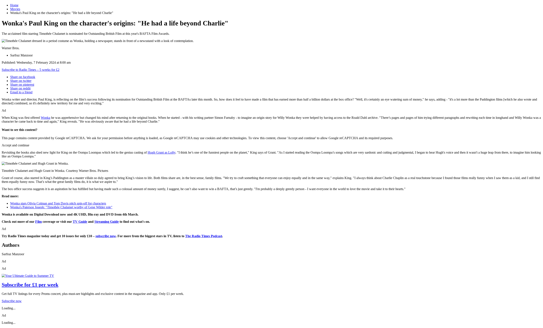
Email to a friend (21, 92)
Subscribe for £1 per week (30, 284)
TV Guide (80, 221)
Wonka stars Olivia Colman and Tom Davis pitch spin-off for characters (58, 203)
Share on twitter (20, 81)
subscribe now (105, 236)
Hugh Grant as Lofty (161, 152)
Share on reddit (20, 88)
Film (38, 221)
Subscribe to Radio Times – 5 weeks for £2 (30, 69)
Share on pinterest (22, 84)
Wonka (45, 117)
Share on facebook (22, 77)
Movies (15, 9)
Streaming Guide (106, 221)
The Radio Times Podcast (203, 236)
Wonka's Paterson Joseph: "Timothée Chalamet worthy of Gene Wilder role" (61, 207)
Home (14, 5)
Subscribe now (12, 301)
